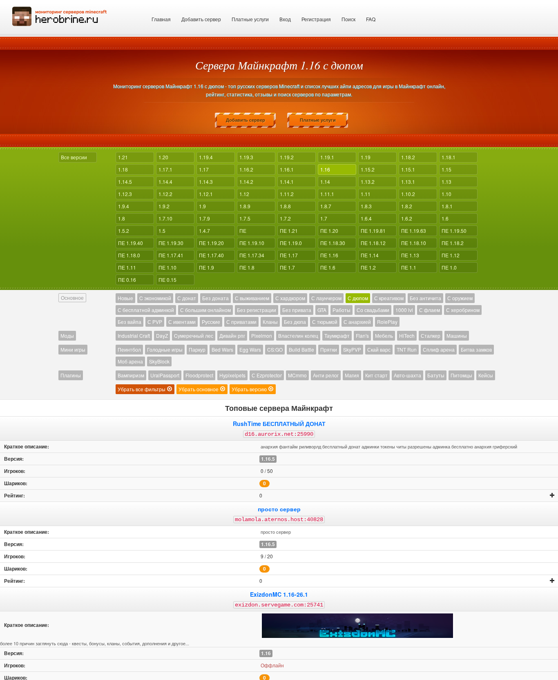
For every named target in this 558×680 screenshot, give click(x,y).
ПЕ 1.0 (449, 267)
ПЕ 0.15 (167, 279)
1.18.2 (408, 157)
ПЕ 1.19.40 (130, 242)
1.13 (446, 181)
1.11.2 (287, 193)
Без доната (215, 297)
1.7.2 (285, 218)
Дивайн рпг (232, 335)
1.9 (202, 206)
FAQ (370, 19)
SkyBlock (159, 361)
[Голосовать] (552, 495)
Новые (125, 297)
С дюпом (358, 297)
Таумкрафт (337, 335)
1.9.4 (123, 206)
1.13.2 (368, 181)
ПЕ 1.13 (410, 255)
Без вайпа (129, 321)
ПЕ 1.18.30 (332, 242)
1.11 (366, 193)
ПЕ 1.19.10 (251, 242)
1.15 (446, 169)
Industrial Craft (134, 335)
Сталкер (430, 335)
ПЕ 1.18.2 (453, 242)
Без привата (296, 309)
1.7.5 (244, 218)
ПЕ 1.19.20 (211, 242)
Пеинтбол (129, 349)
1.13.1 (408, 181)
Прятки (328, 349)
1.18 (123, 169)
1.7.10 (165, 218)
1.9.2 (164, 206)
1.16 (325, 169)
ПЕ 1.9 (206, 267)
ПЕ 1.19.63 (413, 230)
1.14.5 (125, 181)
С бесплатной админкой (146, 309)
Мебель (384, 335)
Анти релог (326, 375)
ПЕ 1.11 (127, 267)
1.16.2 (246, 169)
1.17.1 (165, 169)
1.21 (123, 157)
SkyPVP (352, 349)
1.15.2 (368, 169)
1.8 (121, 218)
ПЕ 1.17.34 (251, 255)
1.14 (325, 181)
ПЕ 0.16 (127, 279)
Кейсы (485, 375)
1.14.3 (206, 181)
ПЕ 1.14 (370, 255)
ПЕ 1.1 (408, 267)
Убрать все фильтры (142, 389)
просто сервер (279, 509)
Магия (352, 375)
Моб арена (130, 361)
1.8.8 (285, 206)
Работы (341, 309)
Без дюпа (295, 321)
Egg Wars (250, 349)
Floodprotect (199, 375)
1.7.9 (204, 218)
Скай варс (379, 349)
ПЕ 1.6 (327, 267)
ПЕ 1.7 (287, 267)
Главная (161, 19)
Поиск (348, 19)
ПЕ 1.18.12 (373, 242)
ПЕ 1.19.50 (454, 230)
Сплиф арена (439, 349)
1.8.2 (406, 206)
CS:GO (275, 349)
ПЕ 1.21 (289, 230)
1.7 (323, 218)
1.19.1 (327, 157)
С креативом (389, 297)
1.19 (366, 157)
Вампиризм (131, 375)
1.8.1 (447, 206)
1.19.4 (206, 157)
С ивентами (182, 321)
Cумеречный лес (193, 335)
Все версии (74, 157)
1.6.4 (366, 218)
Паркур (197, 349)
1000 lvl (404, 309)
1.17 (204, 169)
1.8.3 (366, 206)
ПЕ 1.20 (329, 230)
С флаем (429, 309)
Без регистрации (256, 309)
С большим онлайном (205, 309)
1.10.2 (408, 193)
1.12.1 (206, 193)
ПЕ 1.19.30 (170, 242)
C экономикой (155, 297)
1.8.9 (244, 206)
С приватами (241, 321)
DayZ (162, 335)
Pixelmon (261, 335)
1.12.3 (125, 193)
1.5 (161, 230)
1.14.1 (287, 181)
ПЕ (242, 230)
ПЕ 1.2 (368, 267)
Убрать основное (199, 389)
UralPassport (164, 375)
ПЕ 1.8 (246, 267)
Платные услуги (250, 19)
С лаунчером (326, 297)
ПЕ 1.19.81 (373, 230)
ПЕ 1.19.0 (291, 242)
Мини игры (72, 349)
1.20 (163, 157)
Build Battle (301, 349)
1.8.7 (325, 206)
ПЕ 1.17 (289, 255)
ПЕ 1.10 (167, 267)
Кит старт (376, 375)
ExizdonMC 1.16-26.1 (279, 594)
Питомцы (461, 375)
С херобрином (463, 309)
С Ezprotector (267, 375)
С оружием (460, 297)
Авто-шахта (407, 375)
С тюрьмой (324, 321)
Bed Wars (222, 349)
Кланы (270, 321)
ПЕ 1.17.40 (211, 255)
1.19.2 (287, 157)
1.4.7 (204, 230)
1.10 (446, 193)
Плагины (70, 375)
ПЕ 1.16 (329, 255)
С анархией (357, 321)
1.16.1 (287, 169)
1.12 (244, 193)
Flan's (362, 335)
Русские (211, 321)
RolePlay (387, 321)
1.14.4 (165, 181)
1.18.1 (448, 157)
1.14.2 (246, 181)
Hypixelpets (232, 375)
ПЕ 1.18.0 (129, 255)
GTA (321, 309)
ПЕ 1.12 (451, 255)
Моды (67, 335)
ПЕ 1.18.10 (413, 242)
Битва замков (476, 349)
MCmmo (297, 375)
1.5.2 (123, 230)
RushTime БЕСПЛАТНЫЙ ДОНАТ (279, 423)
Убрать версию (250, 389)
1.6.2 (406, 218)
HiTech (407, 335)
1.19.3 (246, 157)
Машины (456, 335)
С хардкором (290, 297)
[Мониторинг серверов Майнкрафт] (59, 15)
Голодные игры (165, 349)
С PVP (154, 321)
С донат (186, 297)
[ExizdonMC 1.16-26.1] (357, 625)
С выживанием (252, 297)
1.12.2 (165, 193)
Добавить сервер (201, 19)
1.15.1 (408, 169)
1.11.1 (327, 193)
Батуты (435, 375)
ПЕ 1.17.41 (170, 255)
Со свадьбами (373, 309)
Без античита (425, 297)
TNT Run (407, 349)
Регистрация (316, 19)
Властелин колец (298, 335)
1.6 (445, 218)
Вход (285, 19)
